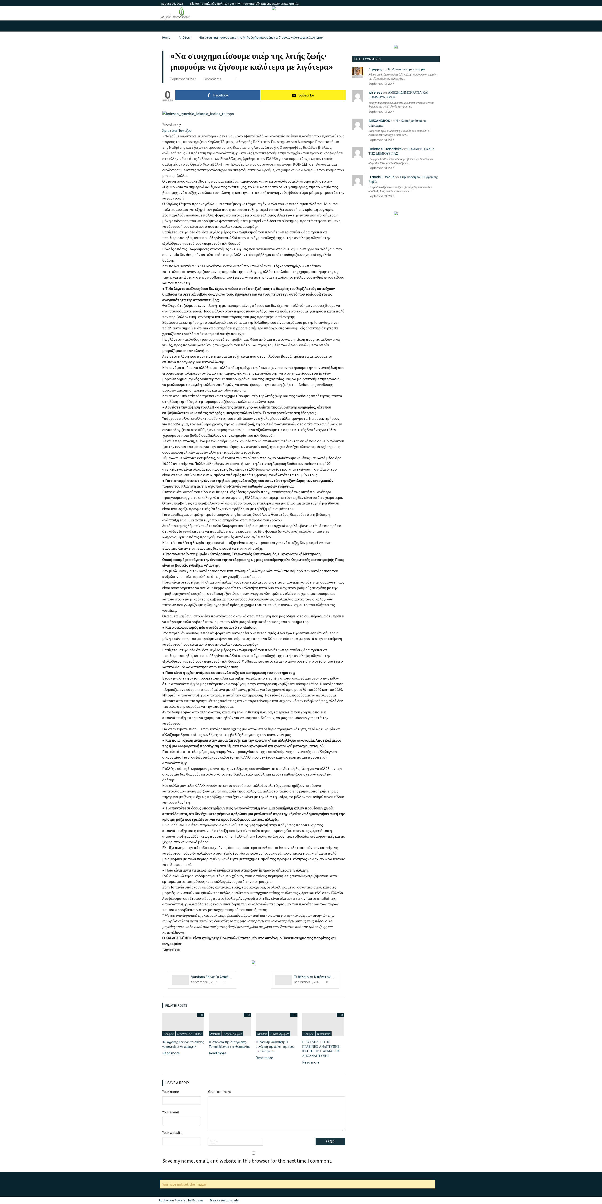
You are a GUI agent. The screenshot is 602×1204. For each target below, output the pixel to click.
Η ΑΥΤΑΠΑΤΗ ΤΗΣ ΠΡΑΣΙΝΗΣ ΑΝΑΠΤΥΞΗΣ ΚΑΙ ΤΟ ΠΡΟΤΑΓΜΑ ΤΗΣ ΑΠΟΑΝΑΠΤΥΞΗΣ (321, 1049)
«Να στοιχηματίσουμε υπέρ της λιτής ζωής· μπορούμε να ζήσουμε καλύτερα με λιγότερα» (261, 37)
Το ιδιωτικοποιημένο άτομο (406, 69)
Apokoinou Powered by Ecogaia (181, 1200)
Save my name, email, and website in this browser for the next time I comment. (247, 1160)
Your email (170, 1112)
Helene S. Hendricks (385, 149)
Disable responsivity (224, 1200)
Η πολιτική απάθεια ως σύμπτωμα (397, 123)
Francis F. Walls (381, 177)
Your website (172, 1132)
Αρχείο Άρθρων (233, 1034)
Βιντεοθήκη (323, 1034)
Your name (170, 1091)
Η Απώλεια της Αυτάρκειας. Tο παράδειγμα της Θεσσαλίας (229, 1044)
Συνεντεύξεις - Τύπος (189, 1034)
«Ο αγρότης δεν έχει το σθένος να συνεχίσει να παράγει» (183, 1044)
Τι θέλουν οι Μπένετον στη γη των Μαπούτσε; (331, 976)
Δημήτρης (375, 69)
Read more (171, 1053)
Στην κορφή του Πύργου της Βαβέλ (403, 179)
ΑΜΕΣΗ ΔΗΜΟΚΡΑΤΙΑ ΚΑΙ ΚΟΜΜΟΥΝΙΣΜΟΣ (398, 95)
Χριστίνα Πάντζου (177, 130)
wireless (375, 92)
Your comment (219, 1091)
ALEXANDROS (379, 120)
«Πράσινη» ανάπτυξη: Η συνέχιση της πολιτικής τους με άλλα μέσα (275, 1046)
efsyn (175, 949)
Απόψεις (184, 37)
